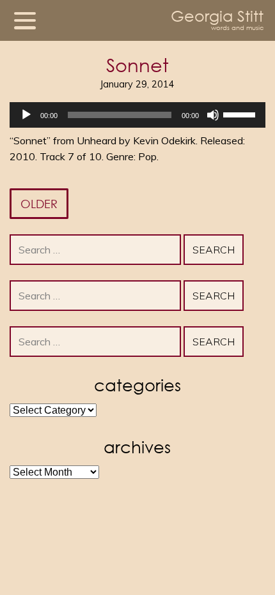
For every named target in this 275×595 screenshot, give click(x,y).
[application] (137, 115)
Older (39, 204)
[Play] (26, 115)
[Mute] (213, 115)
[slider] (241, 113)
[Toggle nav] (25, 20)
